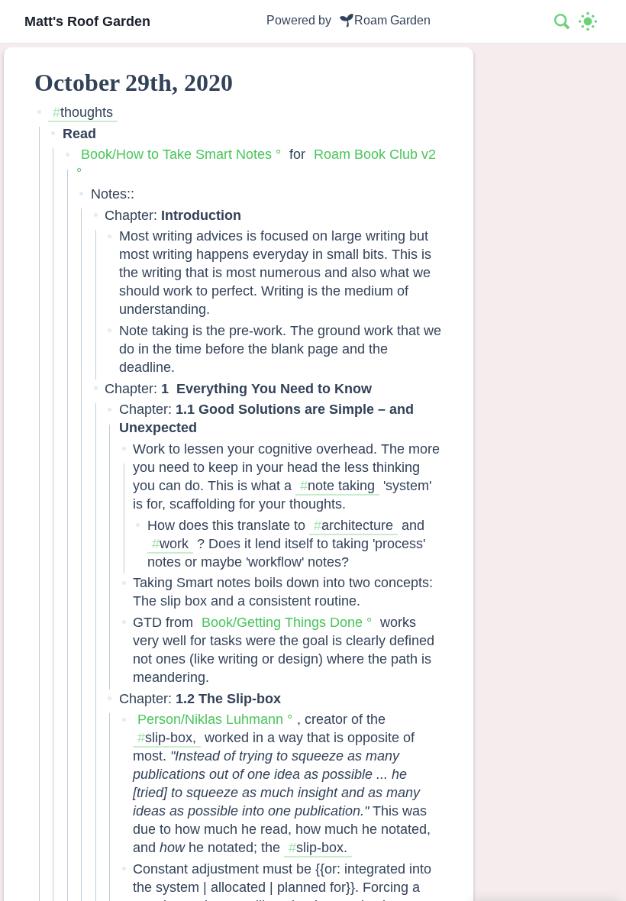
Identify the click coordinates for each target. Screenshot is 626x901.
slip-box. (321, 847)
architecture (357, 525)
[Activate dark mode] (587, 21)
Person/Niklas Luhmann (210, 719)
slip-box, (170, 737)
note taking (341, 485)
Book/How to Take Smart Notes (176, 154)
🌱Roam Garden (385, 20)
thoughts (86, 112)
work (174, 543)
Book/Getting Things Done (282, 622)
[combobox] (562, 21)
